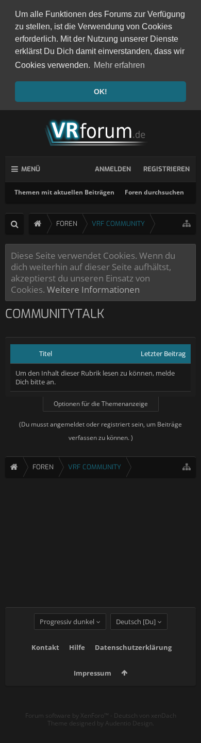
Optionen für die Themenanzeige (101, 403)
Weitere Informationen (93, 289)
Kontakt (45, 647)
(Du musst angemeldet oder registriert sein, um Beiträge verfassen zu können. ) (100, 431)
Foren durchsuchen (154, 192)
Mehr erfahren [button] (119, 65)
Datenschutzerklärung (133, 647)
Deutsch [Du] (136, 621)
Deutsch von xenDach (145, 715)
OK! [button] (100, 91)
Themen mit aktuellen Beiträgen (64, 192)
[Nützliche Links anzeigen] (186, 224)
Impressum (92, 673)
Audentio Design (129, 723)
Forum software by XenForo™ (67, 715)
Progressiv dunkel (67, 621)
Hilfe (77, 647)
